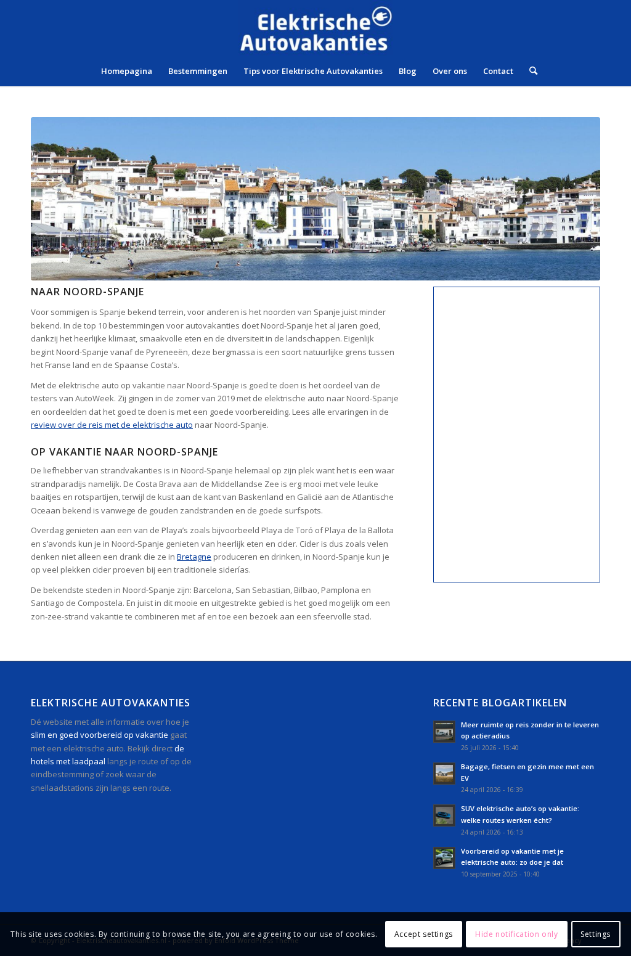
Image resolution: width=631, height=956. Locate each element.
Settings (595, 934)
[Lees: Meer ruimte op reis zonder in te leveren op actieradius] (444, 732)
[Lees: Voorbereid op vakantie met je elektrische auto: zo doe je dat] (444, 858)
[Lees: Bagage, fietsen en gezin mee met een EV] (444, 773)
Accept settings (423, 934)
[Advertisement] (324, 799)
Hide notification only (516, 934)
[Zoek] (529, 70)
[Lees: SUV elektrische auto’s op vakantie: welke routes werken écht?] (444, 815)
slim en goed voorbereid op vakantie (99, 734)
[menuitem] (126, 70)
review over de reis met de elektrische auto (112, 424)
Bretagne (194, 556)
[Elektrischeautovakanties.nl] (315, 27)
